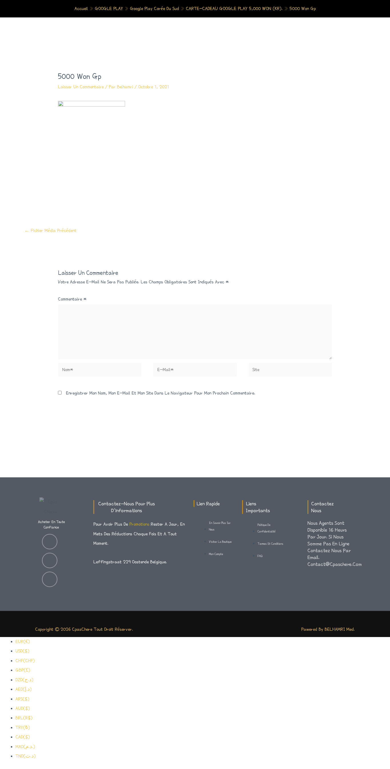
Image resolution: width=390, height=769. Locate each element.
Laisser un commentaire (81, 86)
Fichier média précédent (50, 230)
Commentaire (72, 299)
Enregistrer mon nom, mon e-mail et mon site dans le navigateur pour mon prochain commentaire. (160, 393)
